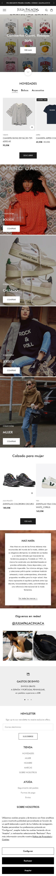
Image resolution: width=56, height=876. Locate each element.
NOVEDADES (28, 753)
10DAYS (5, 135)
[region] (28, 43)
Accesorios (38, 90)
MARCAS (28, 767)
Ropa (15, 90)
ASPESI (38, 135)
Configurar (28, 851)
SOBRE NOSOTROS (28, 772)
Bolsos (24, 90)
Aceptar (28, 870)
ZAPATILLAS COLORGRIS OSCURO (18, 504)
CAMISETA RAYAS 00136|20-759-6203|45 (18, 140)
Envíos (28, 797)
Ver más (28, 521)
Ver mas (28, 50)
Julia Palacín (8, 500)
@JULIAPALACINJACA (28, 623)
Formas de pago (28, 792)
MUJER (28, 758)
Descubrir (28, 155)
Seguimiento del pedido (28, 788)
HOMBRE (28, 763)
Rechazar (28, 861)
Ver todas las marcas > (28, 598)
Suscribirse (28, 736)
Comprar (11, 228)
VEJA (37, 500)
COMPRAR (11, 299)
